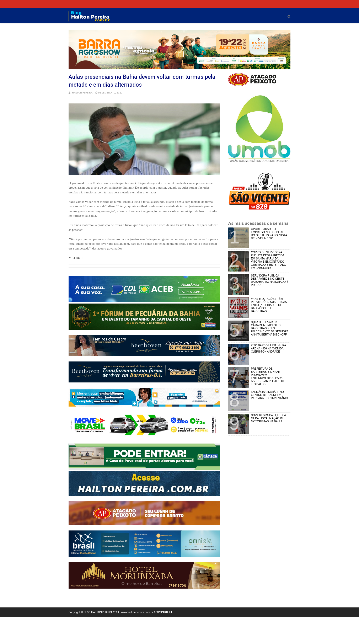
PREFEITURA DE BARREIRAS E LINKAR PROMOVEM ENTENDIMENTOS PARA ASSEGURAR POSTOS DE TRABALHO (268, 376)
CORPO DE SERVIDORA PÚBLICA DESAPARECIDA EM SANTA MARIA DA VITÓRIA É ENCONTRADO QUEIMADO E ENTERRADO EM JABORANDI (268, 260)
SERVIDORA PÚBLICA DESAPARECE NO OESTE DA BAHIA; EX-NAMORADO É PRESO (269, 280)
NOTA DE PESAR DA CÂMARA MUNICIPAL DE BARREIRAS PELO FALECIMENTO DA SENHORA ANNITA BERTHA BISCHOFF (269, 328)
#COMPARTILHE (163, 612)
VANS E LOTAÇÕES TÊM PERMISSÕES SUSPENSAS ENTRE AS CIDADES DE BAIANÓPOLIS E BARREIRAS (269, 305)
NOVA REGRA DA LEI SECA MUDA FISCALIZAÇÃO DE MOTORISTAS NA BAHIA (268, 418)
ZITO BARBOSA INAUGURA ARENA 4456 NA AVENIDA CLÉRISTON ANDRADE (268, 348)
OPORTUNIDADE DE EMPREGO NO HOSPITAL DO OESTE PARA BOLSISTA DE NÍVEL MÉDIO (269, 233)
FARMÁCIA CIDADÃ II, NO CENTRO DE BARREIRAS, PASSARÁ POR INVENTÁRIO (269, 395)
